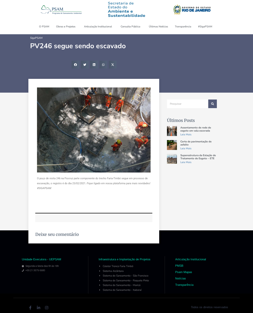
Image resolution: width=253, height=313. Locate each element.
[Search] (212, 104)
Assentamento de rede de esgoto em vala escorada (195, 129)
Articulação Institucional (98, 26)
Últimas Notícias (158, 26)
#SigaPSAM (205, 26)
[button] (75, 65)
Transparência (183, 26)
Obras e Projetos (65, 26)
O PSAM (44, 26)
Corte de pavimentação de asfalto (196, 143)
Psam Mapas (183, 272)
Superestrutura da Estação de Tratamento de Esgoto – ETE (198, 157)
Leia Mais (185, 134)
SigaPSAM (36, 38)
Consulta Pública (130, 26)
